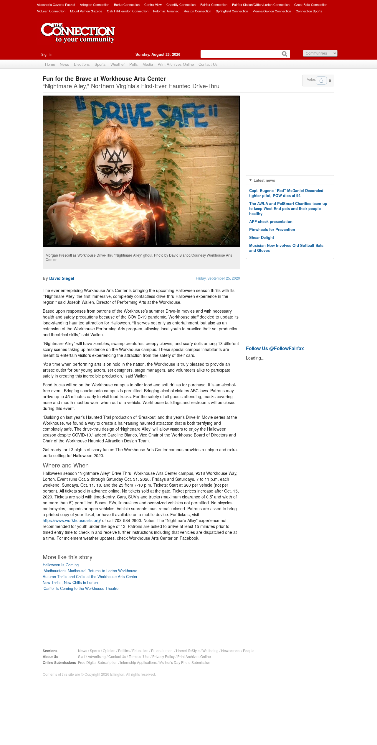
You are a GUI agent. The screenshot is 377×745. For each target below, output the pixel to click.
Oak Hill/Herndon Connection (127, 11)
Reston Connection (197, 11)
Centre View (153, 4)
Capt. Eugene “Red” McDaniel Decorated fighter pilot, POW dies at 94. (286, 193)
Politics (124, 650)
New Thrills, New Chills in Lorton (70, 582)
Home (50, 64)
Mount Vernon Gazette (86, 11)
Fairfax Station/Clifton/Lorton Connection (261, 4)
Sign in (46, 54)
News (64, 64)
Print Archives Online (176, 64)
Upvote (321, 80)
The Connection (78, 37)
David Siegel (61, 278)
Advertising (97, 656)
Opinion (109, 650)
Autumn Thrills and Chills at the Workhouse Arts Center (90, 576)
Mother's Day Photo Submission (184, 662)
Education (140, 650)
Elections (82, 64)
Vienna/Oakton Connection (272, 11)
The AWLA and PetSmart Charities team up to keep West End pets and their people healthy (288, 208)
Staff (81, 656)
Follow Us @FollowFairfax (275, 348)
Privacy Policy (163, 656)
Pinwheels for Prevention (272, 229)
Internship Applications (138, 662)
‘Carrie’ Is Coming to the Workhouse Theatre (80, 588)
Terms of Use (139, 656)
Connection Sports (309, 11)
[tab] (290, 180)
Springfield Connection (232, 11)
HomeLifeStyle (188, 650)
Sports (100, 64)
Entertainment (162, 650)
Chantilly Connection (181, 4)
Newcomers (230, 650)
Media (148, 64)
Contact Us (208, 64)
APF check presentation (270, 221)
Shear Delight (261, 237)
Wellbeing (210, 650)
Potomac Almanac (166, 11)
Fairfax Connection (213, 4)
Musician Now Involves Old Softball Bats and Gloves (286, 247)
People (248, 650)
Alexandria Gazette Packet (56, 4)
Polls (133, 64)
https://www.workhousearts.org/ (72, 520)
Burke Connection (127, 4)
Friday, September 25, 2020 (218, 277)
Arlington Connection (94, 4)
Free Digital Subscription (98, 662)
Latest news (264, 180)
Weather (117, 64)
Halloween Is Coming (61, 564)
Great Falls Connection (310, 4)
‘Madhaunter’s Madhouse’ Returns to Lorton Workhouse (90, 570)
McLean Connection (51, 11)
